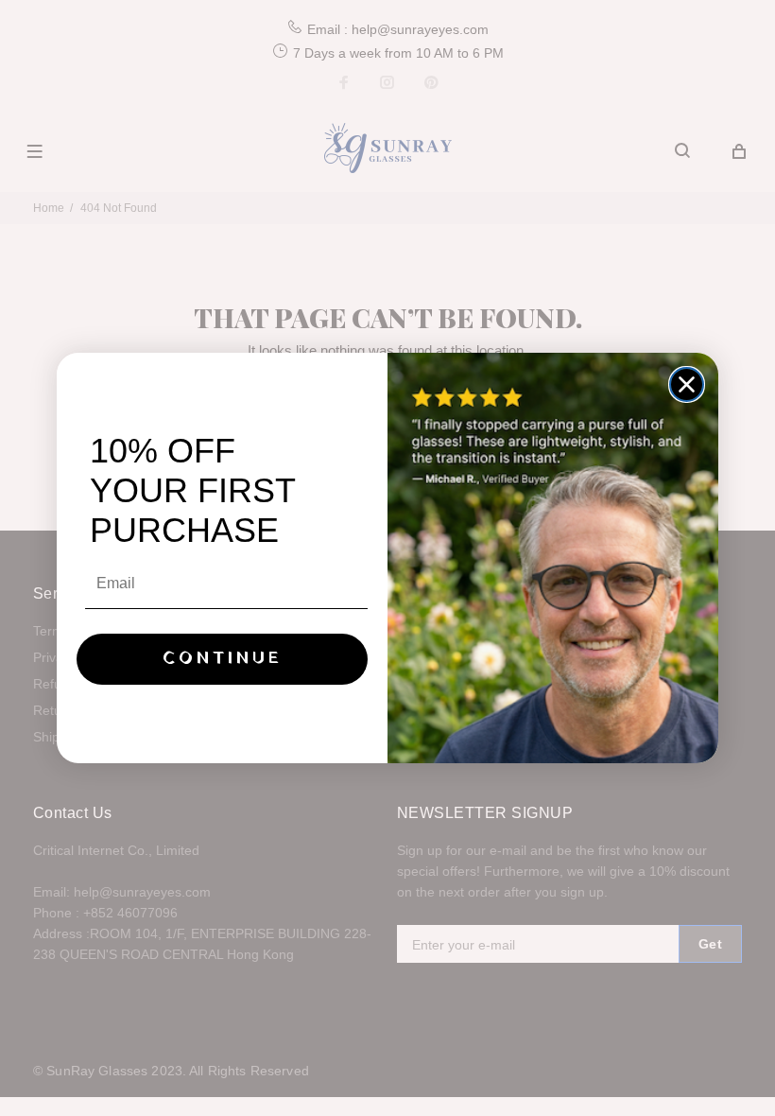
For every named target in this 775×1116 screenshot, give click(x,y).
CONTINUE (223, 658)
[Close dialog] (686, 384)
